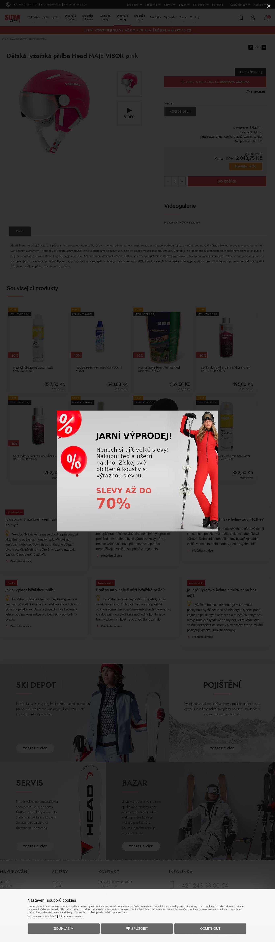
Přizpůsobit (137, 929)
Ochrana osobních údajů (42, 916)
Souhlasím (63, 929)
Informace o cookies (71, 916)
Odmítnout (210, 929)
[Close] (269, 6)
